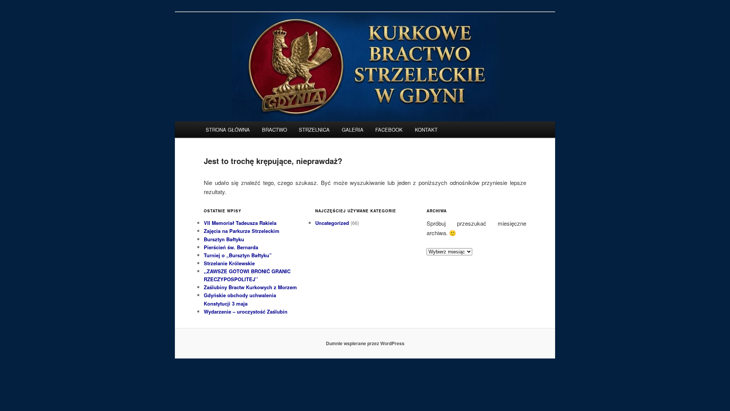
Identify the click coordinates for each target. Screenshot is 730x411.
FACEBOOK (389, 129)
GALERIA (352, 129)
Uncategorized (332, 222)
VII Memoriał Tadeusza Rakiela (240, 222)
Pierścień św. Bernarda (231, 247)
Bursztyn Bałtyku (224, 239)
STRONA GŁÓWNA (228, 129)
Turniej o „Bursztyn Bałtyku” (238, 255)
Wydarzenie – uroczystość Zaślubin (245, 311)
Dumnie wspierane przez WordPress (365, 343)
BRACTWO (274, 129)
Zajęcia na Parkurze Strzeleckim (241, 230)
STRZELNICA (314, 129)
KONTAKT (426, 129)
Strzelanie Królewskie (229, 263)
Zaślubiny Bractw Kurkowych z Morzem (250, 287)
